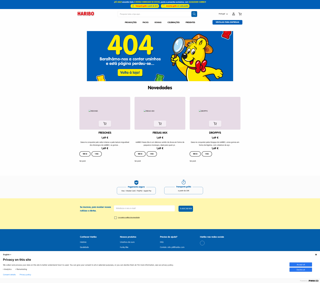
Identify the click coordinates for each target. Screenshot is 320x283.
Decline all (301, 270)
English (6, 254)
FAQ (161, 242)
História (83, 242)
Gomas (158, 22)
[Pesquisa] (194, 14)
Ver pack (82, 161)
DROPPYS (215, 133)
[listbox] (104, 153)
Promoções (131, 22)
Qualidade (84, 247)
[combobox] (157, 14)
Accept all (301, 264)
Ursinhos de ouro (127, 242)
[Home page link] (87, 14)
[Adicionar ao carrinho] (105, 124)
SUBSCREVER (186, 209)
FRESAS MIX (160, 133)
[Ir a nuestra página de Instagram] (202, 243)
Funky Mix (124, 247)
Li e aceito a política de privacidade (129, 217)
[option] (84, 153)
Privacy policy (25, 275)
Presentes (190, 22)
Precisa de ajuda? (168, 236)
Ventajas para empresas (227, 22)
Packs (145, 22)
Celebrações (174, 22)
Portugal (222, 14)
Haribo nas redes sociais (212, 236)
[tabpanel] (104, 130)
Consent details (9, 275)
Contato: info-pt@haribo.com (172, 247)
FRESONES (104, 133)
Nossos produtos (128, 236)
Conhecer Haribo (88, 236)
